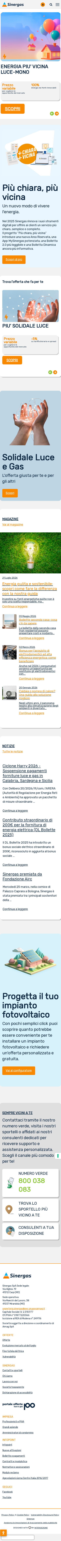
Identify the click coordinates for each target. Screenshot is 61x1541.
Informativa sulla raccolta (18, 1537)
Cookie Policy (23, 1515)
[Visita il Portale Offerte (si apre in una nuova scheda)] (18, 1406)
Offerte (6, 1340)
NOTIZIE (8, 746)
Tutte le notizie (12, 751)
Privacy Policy (7, 1515)
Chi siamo (7, 1376)
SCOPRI (12, 108)
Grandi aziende (10, 1427)
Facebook (7, 1492)
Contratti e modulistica (14, 1461)
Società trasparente (13, 1387)
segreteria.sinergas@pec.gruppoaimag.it (23, 1308)
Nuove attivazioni (11, 1450)
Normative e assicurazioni (16, 1467)
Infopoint (7, 1444)
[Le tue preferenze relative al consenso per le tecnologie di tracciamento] (58, 1156)
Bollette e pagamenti (13, 1456)
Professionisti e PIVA (13, 1421)
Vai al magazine (12, 524)
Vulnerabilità (9, 1356)
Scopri (10, 493)
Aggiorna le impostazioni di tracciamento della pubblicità (30, 1523)
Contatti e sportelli (12, 1370)
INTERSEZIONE (41, 1528)
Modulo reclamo (10, 1472)
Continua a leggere (17, 810)
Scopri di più (14, 259)
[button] (3, 1533)
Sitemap (30, 1519)
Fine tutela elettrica (13, 1351)
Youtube (6, 1497)
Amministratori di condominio (18, 1432)
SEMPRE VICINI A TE (17, 1113)
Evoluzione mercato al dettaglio (19, 1345)
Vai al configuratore (19, 1070)
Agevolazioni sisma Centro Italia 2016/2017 (25, 1478)
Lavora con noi (10, 1381)
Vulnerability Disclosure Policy (45, 1515)
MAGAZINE (10, 519)
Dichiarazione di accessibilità (17, 1392)
